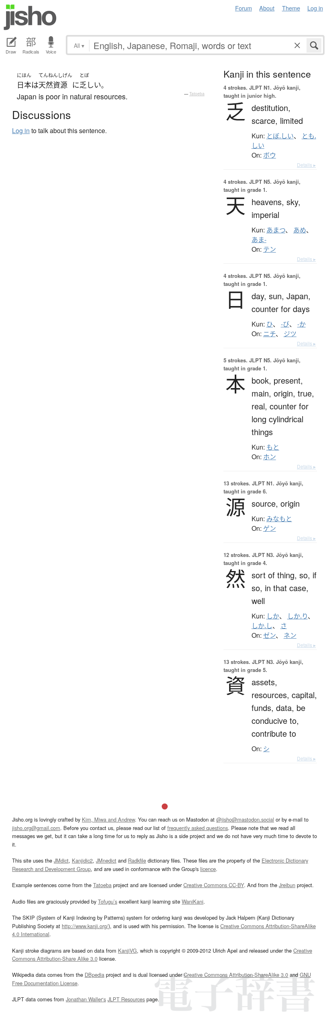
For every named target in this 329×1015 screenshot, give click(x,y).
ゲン (269, 528)
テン (269, 249)
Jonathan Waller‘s (86, 999)
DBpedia (94, 974)
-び (285, 324)
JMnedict (106, 860)
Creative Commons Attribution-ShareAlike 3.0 (236, 974)
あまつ (275, 230)
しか (272, 616)
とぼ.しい (280, 135)
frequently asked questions (197, 828)
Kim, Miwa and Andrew (108, 819)
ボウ (269, 155)
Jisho (30, 17)
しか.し (262, 625)
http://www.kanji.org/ (85, 926)
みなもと (279, 518)
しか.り (297, 616)
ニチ (269, 333)
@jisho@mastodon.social (245, 819)
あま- (259, 239)
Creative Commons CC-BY (213, 885)
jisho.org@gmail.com (36, 828)
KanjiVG (127, 950)
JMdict (61, 860)
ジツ (290, 333)
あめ (299, 230)
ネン (290, 635)
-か (301, 324)
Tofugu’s (107, 901)
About (266, 8)
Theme (291, 8)
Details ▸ (306, 164)
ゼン (269, 635)
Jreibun (287, 885)
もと (272, 447)
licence (208, 869)
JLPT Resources (126, 999)
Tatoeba (197, 94)
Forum (243, 8)
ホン (269, 456)
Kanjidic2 (82, 860)
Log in (315, 8)
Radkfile (137, 860)
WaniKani (192, 901)
